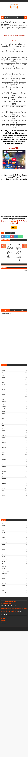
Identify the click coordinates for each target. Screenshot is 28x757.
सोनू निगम (3, 590)
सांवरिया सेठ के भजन (4, 481)
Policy (2, 622)
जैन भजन (3, 396)
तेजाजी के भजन (4, 401)
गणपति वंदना (3, 382)
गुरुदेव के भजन (4, 387)
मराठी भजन (3, 430)
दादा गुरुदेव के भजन (4, 404)
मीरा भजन (3, 440)
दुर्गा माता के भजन (4, 406)
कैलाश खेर (3, 532)
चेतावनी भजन (3, 394)
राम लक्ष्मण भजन (4, 459)
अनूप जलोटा (3, 523)
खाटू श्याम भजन (4, 379)
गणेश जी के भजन (4, 384)
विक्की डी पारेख (4, 580)
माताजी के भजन (4, 435)
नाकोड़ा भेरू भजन (4, 411)
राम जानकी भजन (4, 452)
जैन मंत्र (3, 399)
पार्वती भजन (3, 413)
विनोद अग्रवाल (4, 583)
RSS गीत (3, 367)
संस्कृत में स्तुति (4, 478)
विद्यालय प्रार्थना (4, 466)
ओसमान (3, 527)
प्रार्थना (3, 418)
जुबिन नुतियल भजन (4, 542)
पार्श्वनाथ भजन (4, 416)
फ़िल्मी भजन (3, 495)
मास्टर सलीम (3, 556)
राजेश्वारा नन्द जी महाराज (5, 571)
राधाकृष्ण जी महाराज (4, 573)
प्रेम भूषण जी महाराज (4, 554)
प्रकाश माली (3, 551)
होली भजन (3, 493)
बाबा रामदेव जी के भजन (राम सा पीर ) (7, 420)
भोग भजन (3, 425)
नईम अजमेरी (3, 549)
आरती (2, 372)
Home (2, 617)
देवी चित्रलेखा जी (4, 547)
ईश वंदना (3, 375)
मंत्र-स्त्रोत (3, 428)
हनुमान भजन (3, 488)
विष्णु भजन (3, 469)
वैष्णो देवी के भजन (4, 471)
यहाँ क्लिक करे (20, 611)
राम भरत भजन (4, 457)
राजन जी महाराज (4, 566)
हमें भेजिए (14, 227)
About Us (3, 618)
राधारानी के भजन (4, 447)
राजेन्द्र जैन (3, 568)
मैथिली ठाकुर (3, 561)
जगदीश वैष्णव (3, 537)
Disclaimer (3, 623)
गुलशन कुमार (3, 535)
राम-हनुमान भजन (4, 461)
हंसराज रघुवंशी (4, 592)
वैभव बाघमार (3, 585)
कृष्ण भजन (3, 377)
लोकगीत (3, 464)
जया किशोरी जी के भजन (5, 539)
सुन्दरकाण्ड (3, 485)
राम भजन (3, 454)
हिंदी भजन (3, 490)
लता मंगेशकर (3, 578)
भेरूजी (2, 423)
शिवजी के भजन (4, 476)
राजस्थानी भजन (4, 442)
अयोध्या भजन (3, 370)
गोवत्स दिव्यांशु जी (4, 389)
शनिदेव (3, 473)
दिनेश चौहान (3, 544)
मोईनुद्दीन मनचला (4, 563)
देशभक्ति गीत (3, 408)
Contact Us (3, 620)
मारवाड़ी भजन (3, 437)
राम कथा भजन (4, 449)
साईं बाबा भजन (4, 483)
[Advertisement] (14, 12)
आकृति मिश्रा (3, 525)
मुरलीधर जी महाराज (4, 559)
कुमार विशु (3, 530)
